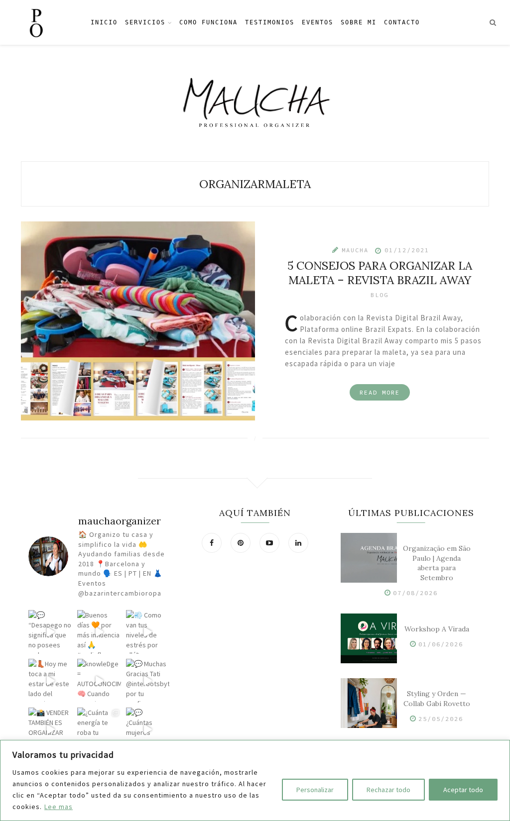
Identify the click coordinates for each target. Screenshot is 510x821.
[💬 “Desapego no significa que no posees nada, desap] (50, 632)
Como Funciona (208, 22)
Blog (379, 294)
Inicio (104, 22)
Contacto (402, 22)
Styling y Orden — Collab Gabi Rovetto (436, 698)
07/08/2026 (415, 593)
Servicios (145, 22)
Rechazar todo (388, 789)
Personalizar (315, 789)
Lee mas (58, 806)
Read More (380, 392)
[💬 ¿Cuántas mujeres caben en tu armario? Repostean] (148, 729)
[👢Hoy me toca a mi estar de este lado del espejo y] (50, 681)
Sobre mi (359, 22)
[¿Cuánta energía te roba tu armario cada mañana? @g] (99, 729)
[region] (255, 780)
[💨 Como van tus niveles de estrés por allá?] (148, 632)
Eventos (317, 22)
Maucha (355, 249)
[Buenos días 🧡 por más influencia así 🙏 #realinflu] (99, 632)
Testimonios (269, 22)
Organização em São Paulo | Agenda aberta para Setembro (437, 563)
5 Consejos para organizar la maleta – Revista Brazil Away (379, 272)
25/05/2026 (440, 718)
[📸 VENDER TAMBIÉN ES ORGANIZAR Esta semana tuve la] (50, 729)
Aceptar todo (463, 789)
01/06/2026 (440, 644)
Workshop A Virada (436, 628)
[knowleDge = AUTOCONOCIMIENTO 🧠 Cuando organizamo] (99, 681)
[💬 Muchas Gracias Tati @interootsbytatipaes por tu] (148, 681)
